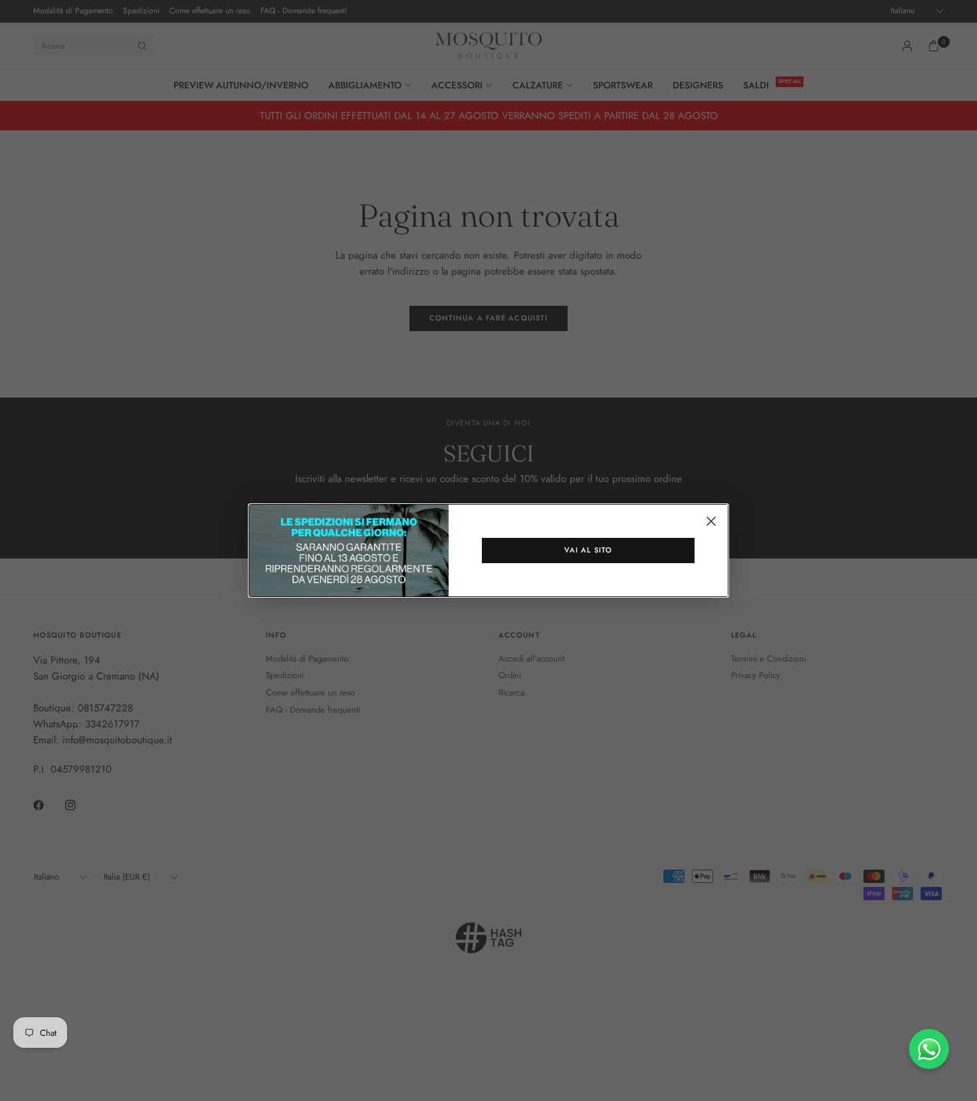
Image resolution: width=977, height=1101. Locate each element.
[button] (588, 550)
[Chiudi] (711, 521)
